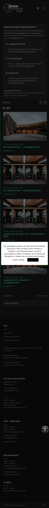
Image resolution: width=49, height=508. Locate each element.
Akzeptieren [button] (33, 260)
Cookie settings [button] (18, 260)
